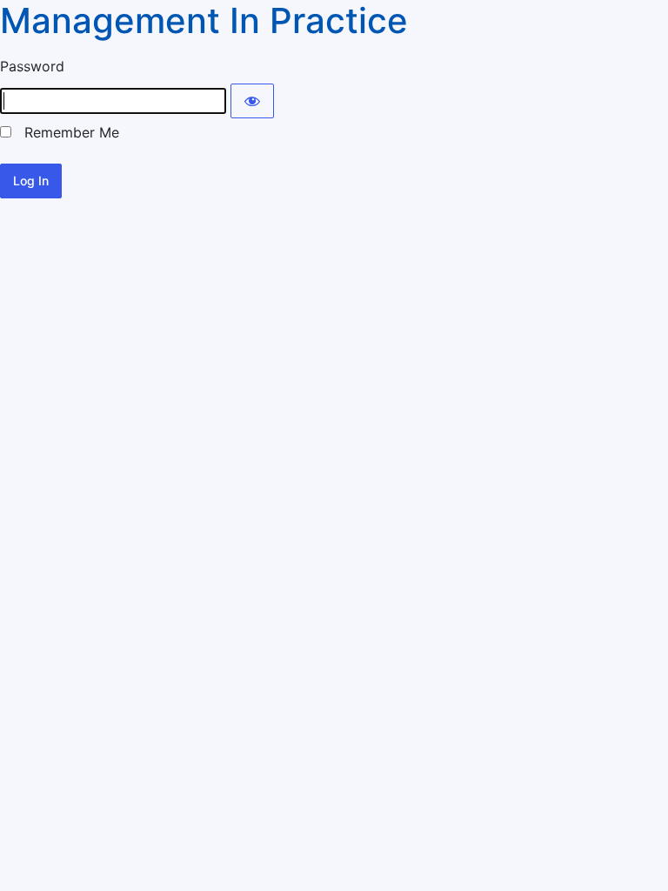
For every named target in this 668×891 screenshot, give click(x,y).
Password (32, 66)
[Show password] (252, 101)
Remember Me (65, 132)
